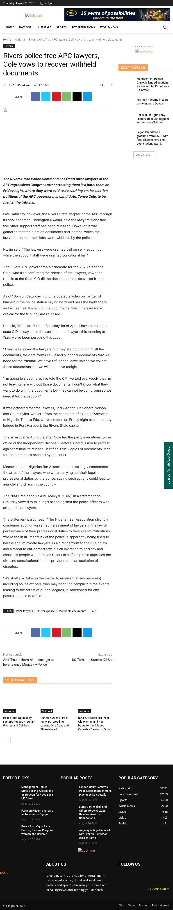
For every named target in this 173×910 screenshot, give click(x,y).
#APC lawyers (24, 611)
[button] (164, 27)
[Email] (77, 96)
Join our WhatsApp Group (168, 465)
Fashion (143, 905)
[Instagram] (148, 3)
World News (127, 905)
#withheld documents (72, 611)
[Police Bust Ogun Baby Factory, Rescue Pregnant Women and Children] (20, 701)
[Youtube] (167, 3)
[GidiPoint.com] (6, 85)
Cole (93, 611)
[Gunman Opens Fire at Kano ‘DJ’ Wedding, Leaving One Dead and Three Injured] (58, 701)
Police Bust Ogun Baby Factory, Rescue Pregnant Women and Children (19, 721)
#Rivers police (46, 611)
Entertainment (161, 905)
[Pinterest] (56, 96)
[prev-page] (6, 740)
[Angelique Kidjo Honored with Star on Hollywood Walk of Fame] (68, 833)
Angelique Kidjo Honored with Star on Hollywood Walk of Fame (94, 834)
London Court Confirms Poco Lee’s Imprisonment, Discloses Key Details (95, 790)
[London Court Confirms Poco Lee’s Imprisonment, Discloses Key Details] (68, 790)
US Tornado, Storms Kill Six (92, 660)
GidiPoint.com (22, 85)
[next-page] (13, 740)
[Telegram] (87, 96)
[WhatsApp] (66, 96)
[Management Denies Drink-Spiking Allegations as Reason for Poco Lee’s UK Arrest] (126, 82)
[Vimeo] (161, 3)
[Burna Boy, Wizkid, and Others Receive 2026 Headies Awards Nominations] (68, 810)
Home (7, 39)
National (20, 39)
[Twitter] (154, 3)
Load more (143, 155)
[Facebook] (142, 3)
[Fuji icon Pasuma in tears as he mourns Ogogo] (126, 103)
